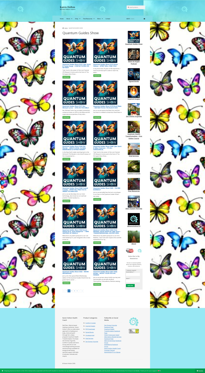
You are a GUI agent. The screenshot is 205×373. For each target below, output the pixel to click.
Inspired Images (134, 99)
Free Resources (87, 19)
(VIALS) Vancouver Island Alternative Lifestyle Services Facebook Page (112, 337)
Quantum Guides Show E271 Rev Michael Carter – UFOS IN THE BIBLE (75, 107)
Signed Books (134, 81)
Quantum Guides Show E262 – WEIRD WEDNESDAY (75, 272)
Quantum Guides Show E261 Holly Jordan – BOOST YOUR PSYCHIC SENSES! (105, 273)
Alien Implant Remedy (133, 209)
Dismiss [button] (201, 371)
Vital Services (134, 156)
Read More (66, 77)
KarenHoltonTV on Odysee (112, 352)
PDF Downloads (90, 329)
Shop (76, 19)
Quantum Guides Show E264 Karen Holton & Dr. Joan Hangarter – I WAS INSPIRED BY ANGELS (75, 231)
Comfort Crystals (133, 174)
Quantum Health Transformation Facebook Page (112, 331)
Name (128, 278)
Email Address (130, 272)
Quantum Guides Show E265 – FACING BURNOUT (106, 189)
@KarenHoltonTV (133, 226)
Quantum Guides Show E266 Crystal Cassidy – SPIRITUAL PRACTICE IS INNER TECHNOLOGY (75, 189)
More (99, 19)
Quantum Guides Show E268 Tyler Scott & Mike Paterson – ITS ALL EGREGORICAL (107, 148)
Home (62, 19)
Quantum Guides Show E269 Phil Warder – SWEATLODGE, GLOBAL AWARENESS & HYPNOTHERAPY (74, 148)
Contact (108, 19)
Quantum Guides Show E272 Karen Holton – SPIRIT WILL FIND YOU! (105, 65)
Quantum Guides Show (133, 44)
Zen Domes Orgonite (134, 116)
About (68, 19)
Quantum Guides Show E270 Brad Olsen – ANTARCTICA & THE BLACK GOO (107, 107)
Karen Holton (67, 7)
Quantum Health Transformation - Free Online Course (133, 136)
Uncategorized (89, 335)
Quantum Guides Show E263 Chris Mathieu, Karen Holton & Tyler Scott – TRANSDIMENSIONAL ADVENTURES (107, 231)
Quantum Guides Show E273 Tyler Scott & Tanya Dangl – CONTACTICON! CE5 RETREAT (76, 66)
